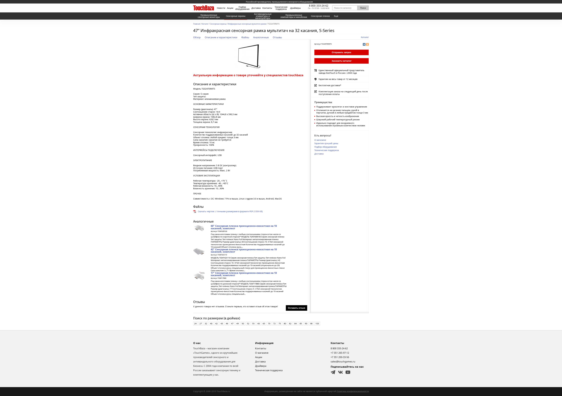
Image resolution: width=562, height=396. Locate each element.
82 (290, 323)
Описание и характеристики (221, 37)
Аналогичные (261, 37)
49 (237, 323)
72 (274, 323)
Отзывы (277, 37)
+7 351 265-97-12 (340, 352)
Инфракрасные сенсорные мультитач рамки (247, 24)
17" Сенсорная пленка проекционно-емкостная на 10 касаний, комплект (244, 274)
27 (200, 323)
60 (258, 323)
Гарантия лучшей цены (326, 143)
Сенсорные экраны (218, 24)
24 (195, 323)
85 (301, 323)
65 (264, 323)
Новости (221, 8)
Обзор (197, 37)
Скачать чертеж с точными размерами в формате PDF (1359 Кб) (230, 211)
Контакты (267, 8)
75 (280, 323)
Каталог (205, 24)
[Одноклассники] (367, 44)
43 (222, 323)
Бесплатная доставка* (330, 85)
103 (317, 323)
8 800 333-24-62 (318, 5)
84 (295, 323)
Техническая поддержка (281, 8)
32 (206, 323)
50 (243, 323)
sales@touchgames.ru (343, 361)
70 (269, 323)
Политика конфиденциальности (353, 391)
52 (248, 323)
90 (306, 323)
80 (285, 323)
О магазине (320, 140)
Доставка (256, 8)
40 (211, 323)
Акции (230, 8)
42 (216, 323)
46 (227, 323)
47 (232, 323)
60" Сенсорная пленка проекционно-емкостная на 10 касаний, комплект (244, 227)
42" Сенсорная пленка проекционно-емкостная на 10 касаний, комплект (244, 250)
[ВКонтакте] (364, 44)
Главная (196, 24)
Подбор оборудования (242, 8)
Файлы (245, 37)
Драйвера (260, 366)
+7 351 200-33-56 (340, 357)
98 (311, 323)
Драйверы (295, 8)
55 (253, 323)
